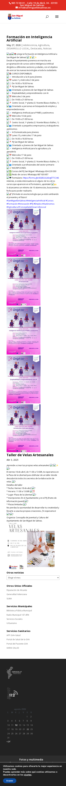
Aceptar (9, 780)
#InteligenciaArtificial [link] (35, 200)
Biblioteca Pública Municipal (19, 610)
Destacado (36, 48)
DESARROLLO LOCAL (18, 48)
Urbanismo (12, 623)
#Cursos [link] (49, 200)
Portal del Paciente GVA (17, 643)
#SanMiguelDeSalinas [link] (16, 200)
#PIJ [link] (31, 203)
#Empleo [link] (38, 203)
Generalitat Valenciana (17, 594)
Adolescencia (30, 45)
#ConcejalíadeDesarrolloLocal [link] (32, 207)
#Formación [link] (12, 203)
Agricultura (43, 45)
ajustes (27, 774)
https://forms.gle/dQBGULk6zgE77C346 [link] (41, 177)
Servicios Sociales (14, 619)
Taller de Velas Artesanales (30, 455)
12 (16, 725)
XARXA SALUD (13, 648)
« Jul (8, 741)
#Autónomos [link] (48, 203)
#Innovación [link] (23, 203)
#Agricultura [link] (12, 207)
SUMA (9, 598)
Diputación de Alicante (17, 590)
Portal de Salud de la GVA (18, 639)
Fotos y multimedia (31, 759)
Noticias (47, 48)
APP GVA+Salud (14, 635)
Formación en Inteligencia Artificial (29, 38)
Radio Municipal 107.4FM (18, 615)
